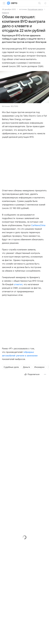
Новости (5, 13)
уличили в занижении (27, 355)
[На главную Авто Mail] (13, 3)
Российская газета (35, 9)
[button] (24, 87)
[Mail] (8, 3)
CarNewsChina (38, 225)
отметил (18, 284)
